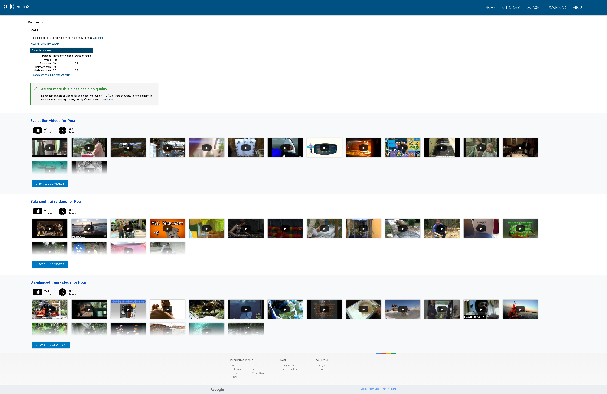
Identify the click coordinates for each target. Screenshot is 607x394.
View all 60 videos (50, 183)
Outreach (256, 365)
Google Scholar (289, 365)
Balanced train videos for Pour (56, 201)
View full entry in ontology (44, 43)
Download (557, 7)
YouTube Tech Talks (291, 369)
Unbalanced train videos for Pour (58, 282)
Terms (393, 389)
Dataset (534, 7)
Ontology (511, 7)
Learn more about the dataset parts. (51, 75)
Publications (237, 369)
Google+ (322, 365)
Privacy (386, 389)
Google (364, 389)
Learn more (106, 99)
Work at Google (258, 373)
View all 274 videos (51, 345)
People (234, 373)
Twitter (321, 369)
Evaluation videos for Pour (52, 120)
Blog (254, 369)
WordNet (98, 37)
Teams (234, 377)
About (578, 7)
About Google (374, 389)
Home (490, 7)
